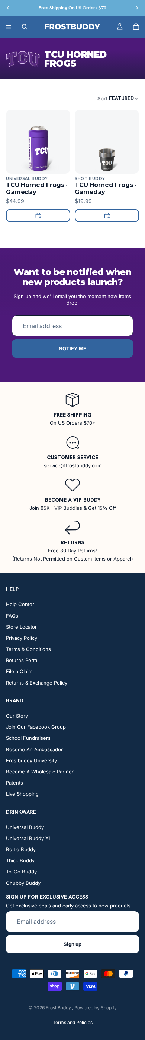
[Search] (24, 27)
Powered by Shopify (95, 1007)
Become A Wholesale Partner (40, 772)
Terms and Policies (73, 1022)
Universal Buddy (25, 827)
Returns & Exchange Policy (36, 682)
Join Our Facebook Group (36, 727)
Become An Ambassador (34, 749)
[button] (118, 98)
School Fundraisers (28, 738)
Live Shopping (22, 794)
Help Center (20, 604)
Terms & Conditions (28, 649)
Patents (14, 783)
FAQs (12, 615)
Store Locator (21, 626)
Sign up (72, 944)
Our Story (17, 716)
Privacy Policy (21, 638)
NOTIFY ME (72, 348)
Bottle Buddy (21, 849)
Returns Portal (22, 660)
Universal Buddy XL (28, 838)
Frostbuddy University (31, 760)
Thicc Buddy (20, 860)
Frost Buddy (59, 1007)
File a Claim (19, 671)
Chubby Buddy (23, 883)
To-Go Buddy (21, 872)
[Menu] (8, 26)
